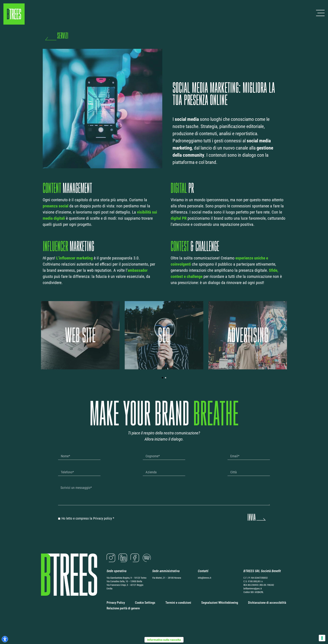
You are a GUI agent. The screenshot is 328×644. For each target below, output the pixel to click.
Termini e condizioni (178, 603)
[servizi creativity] (247, 335)
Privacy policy (102, 518)
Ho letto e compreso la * (88, 518)
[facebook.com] (135, 558)
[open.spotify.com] (146, 558)
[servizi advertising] (164, 335)
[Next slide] (293, 333)
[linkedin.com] (123, 558)
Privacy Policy (116, 603)
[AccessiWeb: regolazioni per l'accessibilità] (5, 639)
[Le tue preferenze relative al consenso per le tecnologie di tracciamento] (322, 638)
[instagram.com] (111, 558)
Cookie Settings (145, 603)
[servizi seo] (80, 335)
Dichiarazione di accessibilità (267, 603)
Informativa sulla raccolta (164, 639)
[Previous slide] (35, 333)
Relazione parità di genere (123, 608)
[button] (162, 377)
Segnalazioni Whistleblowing (219, 603)
